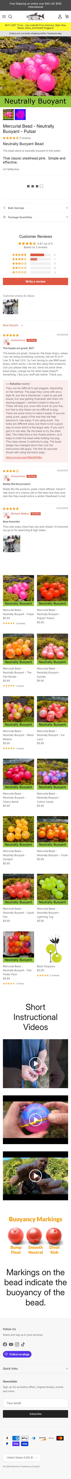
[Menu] (4, 17)
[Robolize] (35, 17)
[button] (11, 137)
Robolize (15, 1466)
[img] (11, 335)
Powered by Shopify (30, 1466)
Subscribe (35, 1413)
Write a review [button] (35, 281)
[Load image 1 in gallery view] (35, 71)
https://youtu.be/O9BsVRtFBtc (24, 457)
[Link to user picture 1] (11, 543)
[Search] (12, 17)
